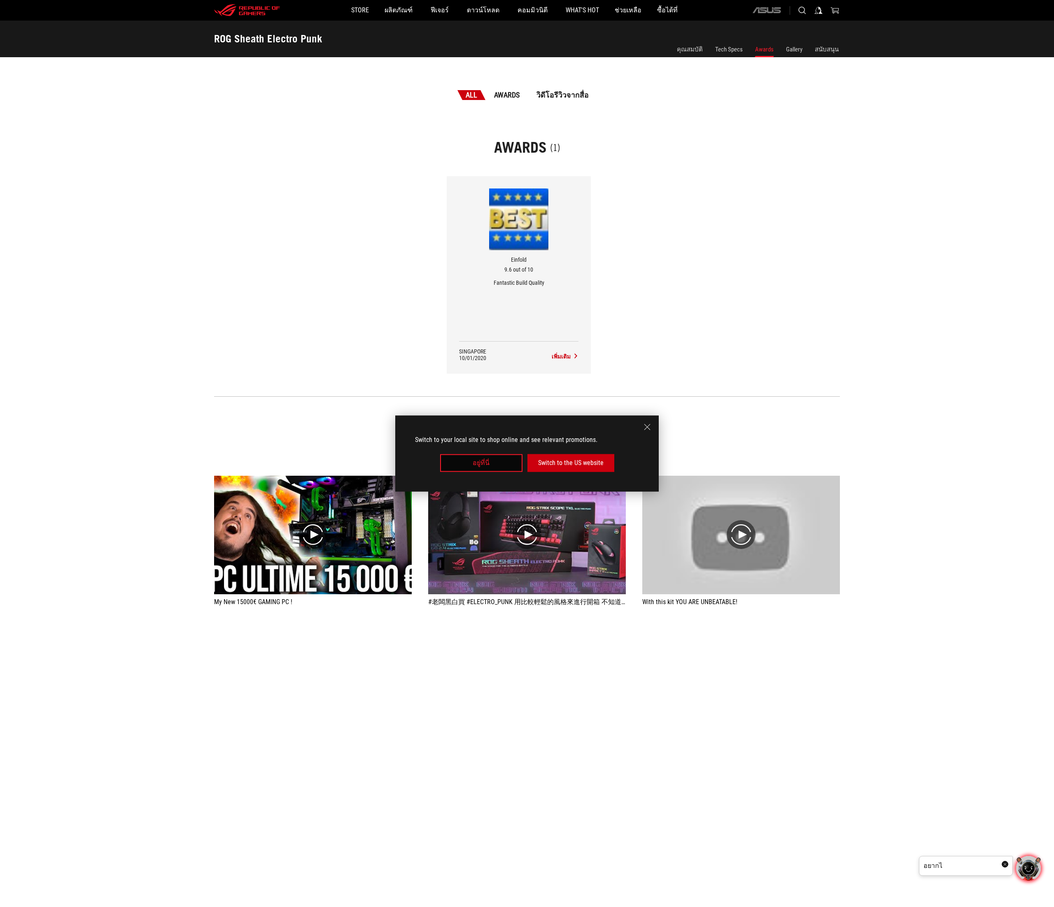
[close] (647, 427)
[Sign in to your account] (818, 10)
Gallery (794, 49)
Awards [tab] (507, 95)
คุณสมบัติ (690, 49)
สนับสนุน (827, 49)
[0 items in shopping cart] (835, 10)
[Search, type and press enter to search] (802, 10)
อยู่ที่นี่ (481, 463)
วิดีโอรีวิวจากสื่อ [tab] (562, 95)
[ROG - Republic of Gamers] (247, 10)
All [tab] (471, 95)
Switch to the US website (571, 463)
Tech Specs (729, 49)
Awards (764, 49)
